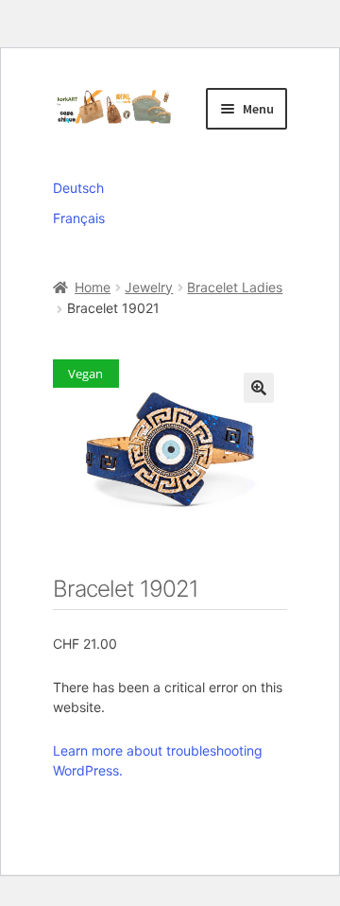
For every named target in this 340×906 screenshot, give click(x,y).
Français (79, 218)
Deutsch (78, 188)
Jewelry (149, 287)
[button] (259, 388)
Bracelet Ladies (234, 287)
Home (92, 287)
